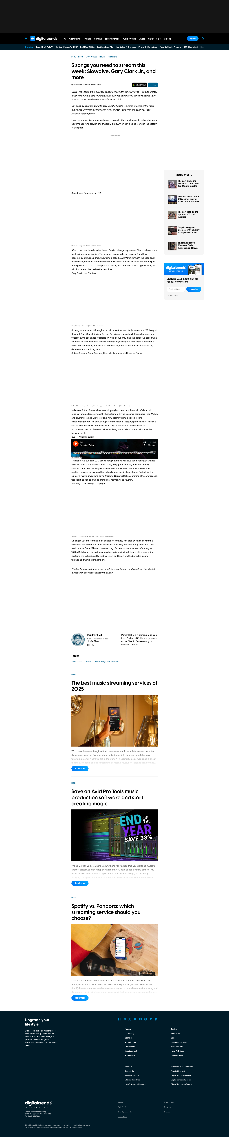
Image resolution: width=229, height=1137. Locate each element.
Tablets (174, 1029)
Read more (80, 768)
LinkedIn (151, 1019)
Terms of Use (122, 1117)
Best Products (177, 1046)
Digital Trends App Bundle (181, 1084)
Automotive (130, 1055)
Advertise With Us (132, 1075)
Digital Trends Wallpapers (181, 1075)
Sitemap (167, 1112)
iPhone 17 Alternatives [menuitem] (147, 47)
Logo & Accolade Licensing (135, 1084)
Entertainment (131, 1051)
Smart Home (130, 1046)
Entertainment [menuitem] (112, 38)
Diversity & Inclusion (125, 1112)
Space (174, 1038)
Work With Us (122, 1107)
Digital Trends (39, 42)
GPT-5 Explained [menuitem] (191, 47)
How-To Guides (177, 1051)
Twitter (129, 1019)
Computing (129, 1033)
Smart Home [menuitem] (154, 38)
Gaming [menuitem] (98, 38)
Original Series (177, 1055)
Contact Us (129, 1071)
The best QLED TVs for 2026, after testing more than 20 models (188, 199)
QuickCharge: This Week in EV (107, 661)
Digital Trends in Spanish (181, 1080)
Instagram (124, 1019)
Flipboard (156, 1019)
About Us (128, 1066)
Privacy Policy (173, 295)
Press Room (168, 1107)
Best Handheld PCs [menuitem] (105, 47)
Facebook (119, 1019)
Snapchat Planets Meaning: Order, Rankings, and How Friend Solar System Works (188, 248)
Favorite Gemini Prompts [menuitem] (170, 47)
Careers (120, 1102)
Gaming (128, 1038)
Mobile (88, 661)
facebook (88, 645)
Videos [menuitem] (167, 38)
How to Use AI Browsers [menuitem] (126, 47)
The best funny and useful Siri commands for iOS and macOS (188, 184)
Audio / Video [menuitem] (129, 38)
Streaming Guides (178, 1042)
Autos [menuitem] (142, 38)
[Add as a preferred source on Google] (139, 85)
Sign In (193, 38)
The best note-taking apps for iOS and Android (188, 214)
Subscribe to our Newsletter (182, 1066)
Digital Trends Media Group (40, 1127)
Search (203, 38)
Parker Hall (78, 85)
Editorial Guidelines (132, 1080)
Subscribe (194, 289)
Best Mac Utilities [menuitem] (87, 47)
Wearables (175, 1033)
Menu (26, 38)
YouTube (135, 1019)
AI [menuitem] (65, 38)
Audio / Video (76, 661)
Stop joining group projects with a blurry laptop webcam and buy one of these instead (189, 232)
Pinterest (145, 1019)
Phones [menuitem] (87, 38)
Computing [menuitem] (74, 38)
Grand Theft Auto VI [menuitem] (44, 47)
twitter (93, 645)
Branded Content (178, 1071)
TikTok (140, 1019)
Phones (128, 1029)
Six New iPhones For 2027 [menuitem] (67, 47)
